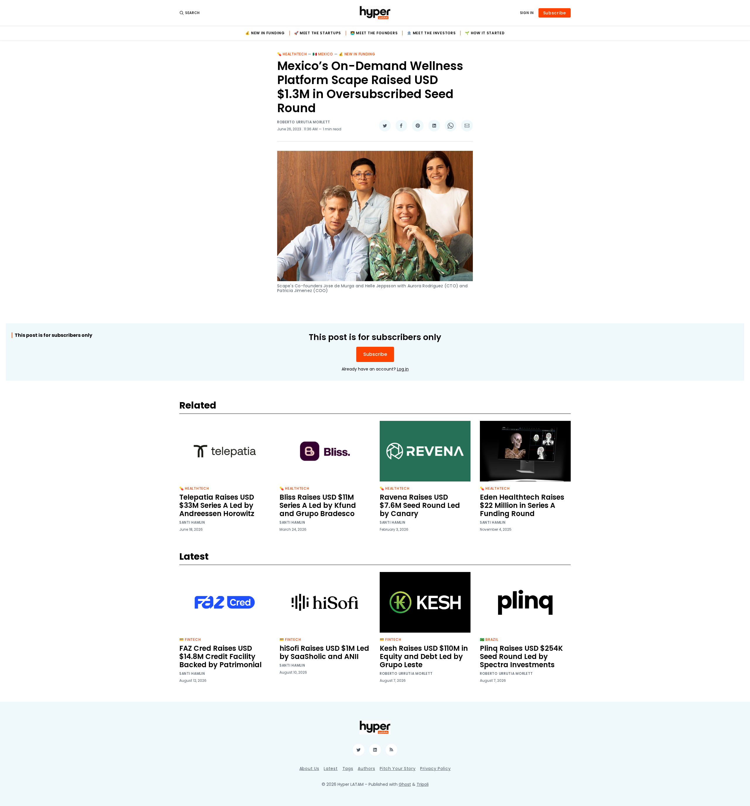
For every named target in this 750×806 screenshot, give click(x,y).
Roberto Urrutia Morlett (303, 122)
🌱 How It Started (484, 33)
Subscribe (554, 13)
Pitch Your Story (397, 768)
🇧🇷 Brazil (489, 639)
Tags (347, 768)
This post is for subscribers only (53, 335)
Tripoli (423, 784)
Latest (331, 768)
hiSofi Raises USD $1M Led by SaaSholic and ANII (324, 652)
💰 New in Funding (264, 33)
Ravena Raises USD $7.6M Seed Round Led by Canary (420, 505)
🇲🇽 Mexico (323, 54)
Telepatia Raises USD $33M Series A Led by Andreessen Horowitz (216, 505)
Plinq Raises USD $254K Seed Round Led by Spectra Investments (521, 656)
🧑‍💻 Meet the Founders (374, 33)
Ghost (405, 784)
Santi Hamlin (192, 522)
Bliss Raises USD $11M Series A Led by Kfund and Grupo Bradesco (317, 505)
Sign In (527, 13)
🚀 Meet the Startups (317, 33)
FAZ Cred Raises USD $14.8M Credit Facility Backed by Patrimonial (220, 656)
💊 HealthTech (292, 54)
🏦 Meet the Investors (431, 33)
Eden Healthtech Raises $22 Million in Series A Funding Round (522, 505)
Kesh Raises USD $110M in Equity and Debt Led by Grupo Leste (424, 656)
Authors (366, 768)
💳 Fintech (190, 639)
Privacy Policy (435, 768)
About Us (309, 768)
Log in (403, 369)
